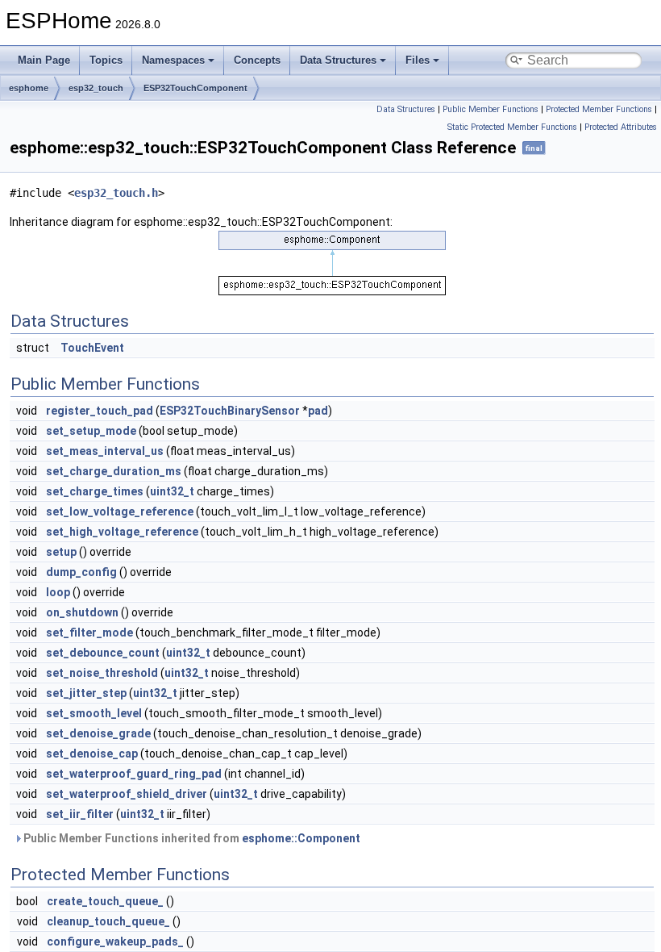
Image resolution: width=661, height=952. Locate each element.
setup (61, 551)
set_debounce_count (103, 652)
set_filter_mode (89, 632)
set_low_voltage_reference (119, 511)
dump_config (81, 572)
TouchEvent (92, 347)
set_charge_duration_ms (113, 471)
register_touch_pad (99, 410)
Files (417, 60)
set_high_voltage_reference (122, 531)
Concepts (257, 60)
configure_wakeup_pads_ (115, 941)
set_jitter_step (86, 693)
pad (318, 410)
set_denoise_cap (92, 753)
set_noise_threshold (102, 672)
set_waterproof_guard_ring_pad (134, 773)
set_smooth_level (94, 713)
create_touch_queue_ (105, 901)
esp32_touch (96, 88)
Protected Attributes (620, 127)
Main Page (44, 60)
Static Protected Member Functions (512, 127)
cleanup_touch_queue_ (108, 921)
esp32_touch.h (116, 192)
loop (58, 592)
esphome (28, 88)
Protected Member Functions (599, 109)
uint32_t (172, 491)
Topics (106, 60)
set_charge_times (94, 491)
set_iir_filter (80, 814)
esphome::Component (301, 838)
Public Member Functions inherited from (190, 838)
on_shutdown (82, 612)
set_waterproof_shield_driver (126, 793)
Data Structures (338, 60)
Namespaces (173, 60)
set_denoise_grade (98, 733)
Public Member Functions (490, 109)
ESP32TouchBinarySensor (230, 410)
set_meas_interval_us (105, 451)
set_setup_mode (91, 430)
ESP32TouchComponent (195, 88)
